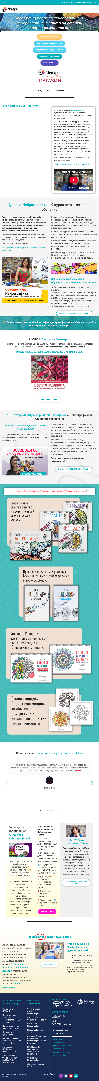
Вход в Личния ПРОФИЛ (9, 1010)
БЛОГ (54, 1021)
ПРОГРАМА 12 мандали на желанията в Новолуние (33, 1050)
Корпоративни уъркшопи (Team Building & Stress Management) (10, 1059)
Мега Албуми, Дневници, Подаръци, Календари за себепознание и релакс (50, 491)
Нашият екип (58, 1033)
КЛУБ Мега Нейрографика (34, 1025)
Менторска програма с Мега (76, 841)
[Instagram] (61, 1076)
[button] (4, 2)
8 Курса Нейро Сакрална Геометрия (36, 1018)
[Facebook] (66, 1076)
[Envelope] (76, 1076)
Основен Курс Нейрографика (34, 1059)
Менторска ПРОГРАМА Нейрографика (9, 1049)
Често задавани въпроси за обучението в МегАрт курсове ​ (11, 1018)
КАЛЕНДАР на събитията (58, 1017)
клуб (88, 164)
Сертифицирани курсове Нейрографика (34, 1011)
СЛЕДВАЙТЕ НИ (49, 1074)
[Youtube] (71, 1076)
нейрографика (61, 164)
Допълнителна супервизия (9, 1033)
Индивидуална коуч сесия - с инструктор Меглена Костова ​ (11, 1040)
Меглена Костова (78, 110)
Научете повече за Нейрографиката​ (10, 1027)
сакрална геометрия (76, 164)
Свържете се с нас (60, 1030)
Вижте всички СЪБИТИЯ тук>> (21, 105)
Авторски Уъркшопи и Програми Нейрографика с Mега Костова (37, 1039)
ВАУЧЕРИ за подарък (61, 1024)
